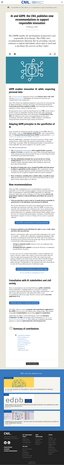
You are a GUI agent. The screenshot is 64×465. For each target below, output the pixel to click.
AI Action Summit (17, 96)
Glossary (37, 444)
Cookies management (10, 451)
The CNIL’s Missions (27, 449)
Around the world (26, 457)
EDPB (7, 394)
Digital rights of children (52, 444)
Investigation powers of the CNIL (27, 454)
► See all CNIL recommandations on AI (32, 273)
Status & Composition (25, 451)
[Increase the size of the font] (54, 54)
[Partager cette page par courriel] (14, 54)
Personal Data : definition (39, 439)
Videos (50, 454)
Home (8, 7)
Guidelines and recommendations (26, 441)
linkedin (8, 442)
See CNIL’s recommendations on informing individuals (32, 222)
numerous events (19, 98)
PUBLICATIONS (8, 447)
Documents (51, 452)
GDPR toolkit (25, 439)
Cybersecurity (51, 440)
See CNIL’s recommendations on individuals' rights (32, 269)
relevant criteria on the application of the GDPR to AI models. (31, 135)
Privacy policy (32, 463)
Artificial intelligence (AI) (52, 438)
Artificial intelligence (9, 378)
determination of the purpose (22, 150)
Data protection (8, 411)
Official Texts (38, 442)
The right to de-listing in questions (53, 449)
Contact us (32, 462)
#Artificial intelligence (32, 363)
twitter (5, 442)
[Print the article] (9, 54)
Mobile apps (51, 447)
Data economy (52, 442)
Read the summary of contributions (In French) (24, 303)
